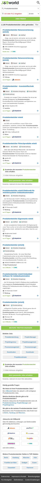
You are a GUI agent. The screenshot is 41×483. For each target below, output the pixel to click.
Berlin (6, 413)
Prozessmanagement (12, 347)
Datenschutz (5, 476)
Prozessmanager (30, 347)
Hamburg (12, 413)
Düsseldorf (11, 467)
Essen (34, 462)
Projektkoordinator (20, 357)
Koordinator (30, 352)
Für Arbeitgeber (6, 480)
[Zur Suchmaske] (38, 2)
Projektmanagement (29, 342)
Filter (36, 24)
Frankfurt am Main (10, 462)
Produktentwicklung (11, 337)
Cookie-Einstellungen (32, 480)
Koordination (11, 352)
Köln (35, 457)
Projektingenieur (10, 342)
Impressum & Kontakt (19, 476)
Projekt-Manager (30, 337)
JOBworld (8, 391)
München (22, 413)
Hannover (30, 467)
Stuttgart (24, 462)
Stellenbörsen (18, 480)
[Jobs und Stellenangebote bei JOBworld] (10, 2)
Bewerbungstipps (34, 476)
